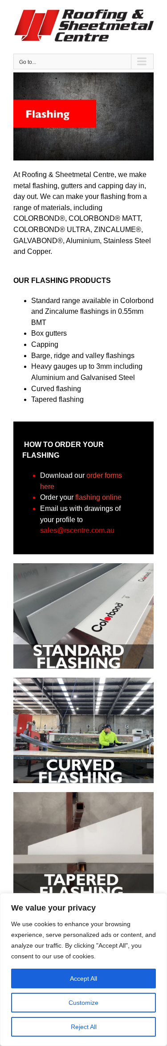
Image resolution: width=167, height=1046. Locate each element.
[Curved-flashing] (83, 681)
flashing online (98, 497)
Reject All (84, 1026)
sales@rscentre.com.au (77, 530)
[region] (83, 969)
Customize (83, 1002)
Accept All (83, 978)
